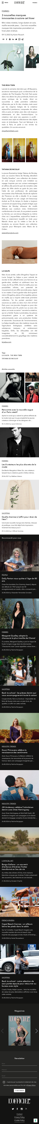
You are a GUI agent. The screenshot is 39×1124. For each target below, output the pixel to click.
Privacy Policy (31, 1085)
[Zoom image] (19, 150)
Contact (19, 1114)
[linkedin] (13, 40)
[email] (3, 40)
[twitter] (16, 40)
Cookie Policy (19, 1120)
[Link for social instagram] (22, 1109)
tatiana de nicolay (10, 358)
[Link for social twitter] (13, 1109)
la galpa (5, 355)
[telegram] (22, 40)
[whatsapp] (19, 40)
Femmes (5, 11)
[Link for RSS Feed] (26, 1109)
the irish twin (16, 355)
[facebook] (6, 40)
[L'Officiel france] (19, 2)
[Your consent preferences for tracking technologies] (35, 1120)
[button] (36, 1031)
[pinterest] (9, 40)
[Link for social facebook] (17, 1109)
